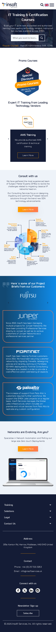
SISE (44, 45)
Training (8, 504)
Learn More (28, 155)
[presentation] (8, 139)
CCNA (50, 45)
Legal (7, 517)
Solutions (9, 511)
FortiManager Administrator (36, 48)
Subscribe (28, 613)
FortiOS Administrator (30, 45)
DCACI (15, 51)
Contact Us (10, 523)
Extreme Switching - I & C (31, 51)
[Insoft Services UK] (8, 7)
